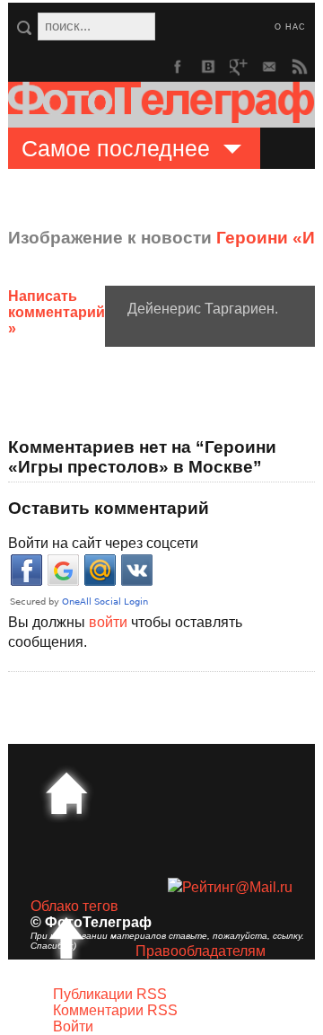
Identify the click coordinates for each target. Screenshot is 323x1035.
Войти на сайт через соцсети (103, 543)
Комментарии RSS (115, 1010)
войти (108, 622)
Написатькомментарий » (56, 312)
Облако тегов (74, 906)
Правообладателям (200, 951)
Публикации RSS (110, 994)
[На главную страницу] (66, 793)
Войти (73, 1026)
